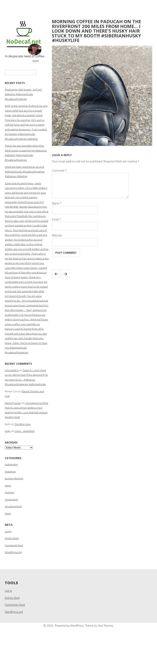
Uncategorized (13, 506)
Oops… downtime (24, 431)
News (8, 485)
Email (56, 219)
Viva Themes (105, 625)
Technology (11, 499)
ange (7, 431)
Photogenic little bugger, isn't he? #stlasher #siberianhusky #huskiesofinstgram (23, 94)
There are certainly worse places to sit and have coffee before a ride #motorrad (56, 274)
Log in (8, 531)
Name (56, 203)
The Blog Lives (22, 424)
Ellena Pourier (13, 403)
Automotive (11, 464)
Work (8, 513)
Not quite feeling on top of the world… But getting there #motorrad (65, 274)
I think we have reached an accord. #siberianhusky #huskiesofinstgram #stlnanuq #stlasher (25, 171)
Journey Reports (14, 478)
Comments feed (14, 545)
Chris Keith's (12, 370)
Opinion (9, 492)
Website (57, 235)
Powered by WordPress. (70, 625)
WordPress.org (13, 552)
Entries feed (12, 538)
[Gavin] (34, 54)
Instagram (10, 471)
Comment (59, 170)
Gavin (36, 61)
